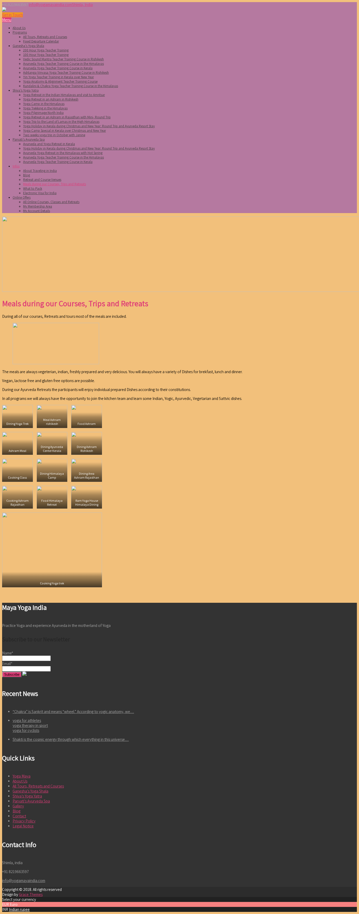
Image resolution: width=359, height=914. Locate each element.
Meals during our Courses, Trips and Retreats (54, 184)
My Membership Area (37, 206)
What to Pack (32, 188)
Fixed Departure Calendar (41, 41)
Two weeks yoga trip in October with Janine (54, 135)
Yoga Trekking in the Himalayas (45, 108)
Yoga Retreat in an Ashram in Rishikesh (50, 99)
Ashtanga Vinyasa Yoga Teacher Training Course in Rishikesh (66, 72)
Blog (26, 175)
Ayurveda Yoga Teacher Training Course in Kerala (58, 68)
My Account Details (36, 211)
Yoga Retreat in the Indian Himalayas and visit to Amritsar (64, 95)
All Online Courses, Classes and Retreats (51, 202)
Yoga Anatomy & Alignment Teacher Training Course (60, 81)
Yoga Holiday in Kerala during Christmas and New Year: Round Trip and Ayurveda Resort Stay (89, 126)
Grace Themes (31, 894)
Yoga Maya (21, 776)
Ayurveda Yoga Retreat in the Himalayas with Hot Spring (62, 153)
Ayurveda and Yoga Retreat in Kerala (49, 144)
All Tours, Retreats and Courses (45, 37)
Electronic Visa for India (40, 193)
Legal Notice (23, 825)
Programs (20, 32)
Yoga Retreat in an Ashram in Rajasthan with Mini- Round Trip (67, 117)
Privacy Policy (24, 820)
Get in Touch (12, 14)
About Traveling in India (40, 170)
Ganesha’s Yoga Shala (28, 46)
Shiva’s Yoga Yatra (26, 90)
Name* (7, 653)
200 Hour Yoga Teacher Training (46, 50)
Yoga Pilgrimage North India (43, 112)
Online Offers (21, 197)
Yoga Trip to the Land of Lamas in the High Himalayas (61, 121)
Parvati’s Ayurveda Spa (29, 139)
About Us (19, 28)
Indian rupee (19, 909)
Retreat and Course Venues (42, 179)
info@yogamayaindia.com (50, 4)
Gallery (18, 806)
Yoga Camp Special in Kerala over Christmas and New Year (64, 130)
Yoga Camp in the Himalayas (43, 104)
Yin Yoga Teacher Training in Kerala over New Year (58, 77)
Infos (16, 166)
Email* (7, 663)
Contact (19, 815)
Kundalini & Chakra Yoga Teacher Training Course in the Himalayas (70, 86)
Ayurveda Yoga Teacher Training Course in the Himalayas (63, 63)
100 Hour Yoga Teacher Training (46, 54)
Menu (6, 19)
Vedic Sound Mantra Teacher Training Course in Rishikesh (63, 59)
